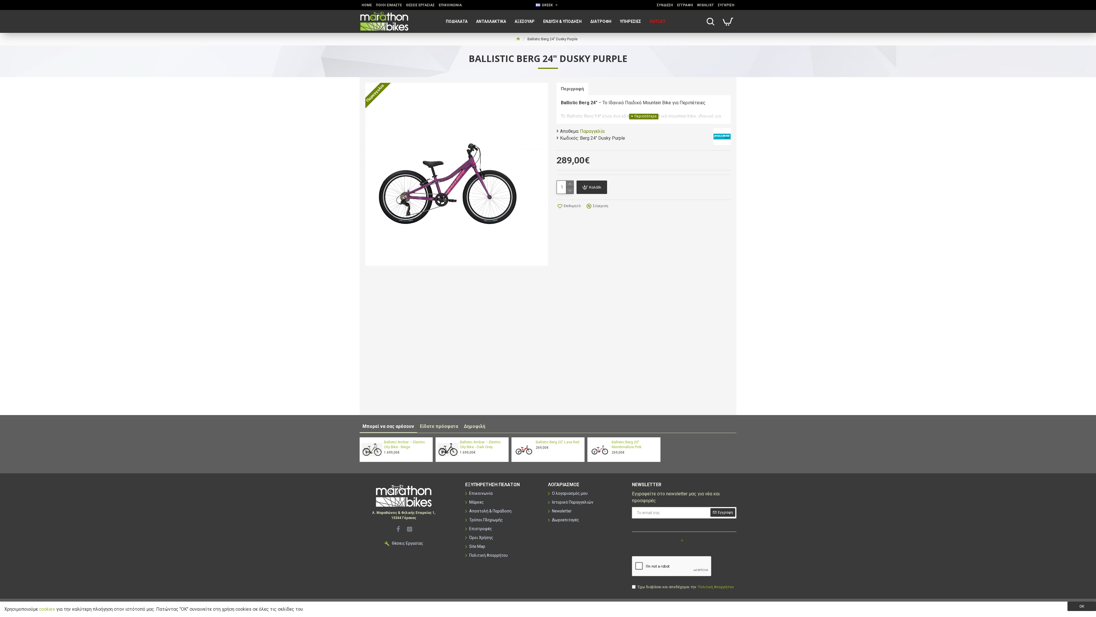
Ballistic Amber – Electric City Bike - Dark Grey (480, 444)
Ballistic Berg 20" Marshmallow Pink (627, 444)
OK (1081, 606)
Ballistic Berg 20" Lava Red (557, 442)
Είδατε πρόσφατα (439, 426)
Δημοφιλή (474, 426)
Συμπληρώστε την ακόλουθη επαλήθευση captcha (651, 546)
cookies (47, 609)
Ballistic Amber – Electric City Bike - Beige (404, 444)
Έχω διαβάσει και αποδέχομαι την (686, 587)
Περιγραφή (572, 88)
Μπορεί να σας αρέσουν (388, 426)
